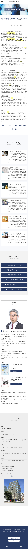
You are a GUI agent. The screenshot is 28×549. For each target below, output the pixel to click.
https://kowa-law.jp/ (7, 476)
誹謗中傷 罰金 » (23, 126)
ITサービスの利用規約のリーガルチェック (11, 31)
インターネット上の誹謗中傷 (8, 71)
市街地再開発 (4, 96)
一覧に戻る (14, 129)
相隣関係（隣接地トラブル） (8, 83)
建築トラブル (4, 110)
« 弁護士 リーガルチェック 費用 (9, 126)
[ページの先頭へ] (25, 542)
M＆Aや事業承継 (5, 44)
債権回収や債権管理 (6, 56)
